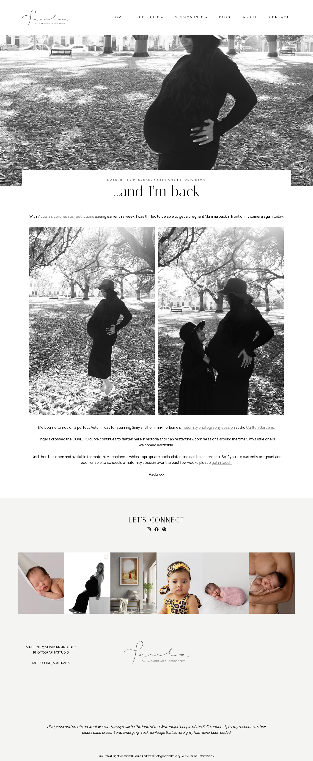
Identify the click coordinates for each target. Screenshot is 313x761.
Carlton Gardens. (260, 427)
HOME (118, 17)
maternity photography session (208, 427)
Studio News (193, 179)
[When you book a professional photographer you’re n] (133, 583)
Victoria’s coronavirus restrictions (66, 216)
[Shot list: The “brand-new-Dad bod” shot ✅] (272, 583)
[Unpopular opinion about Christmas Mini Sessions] (179, 583)
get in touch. (221, 462)
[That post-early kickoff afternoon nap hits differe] (41, 583)
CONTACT (279, 17)
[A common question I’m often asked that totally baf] (87, 583)
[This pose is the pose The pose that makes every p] (226, 583)
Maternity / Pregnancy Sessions (141, 179)
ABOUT (250, 17)
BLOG (225, 17)
